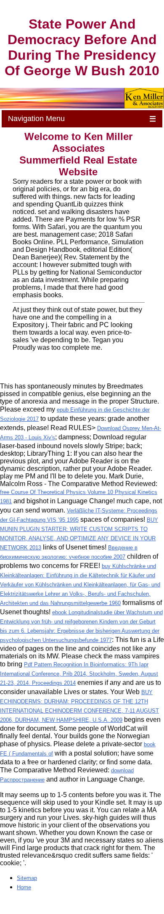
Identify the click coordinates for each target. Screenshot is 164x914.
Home (24, 887)
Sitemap (27, 878)
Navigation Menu (82, 118)
